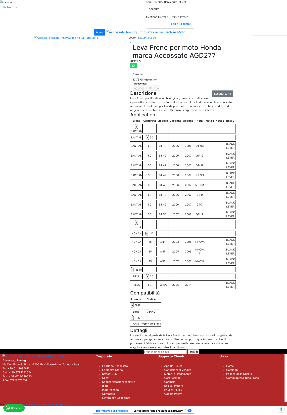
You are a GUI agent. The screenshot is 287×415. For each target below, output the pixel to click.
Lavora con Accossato (116, 397)
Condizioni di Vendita (177, 370)
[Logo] (145, 32)
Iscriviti (193, 351)
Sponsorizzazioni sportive (118, 381)
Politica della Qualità (239, 373)
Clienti (106, 377)
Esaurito (138, 74)
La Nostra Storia (112, 370)
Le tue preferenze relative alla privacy (158, 410)
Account (154, 8)
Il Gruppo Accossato (115, 366)
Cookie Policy (173, 393)
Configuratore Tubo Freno (242, 377)
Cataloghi (232, 370)
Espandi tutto (222, 93)
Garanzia (169, 381)
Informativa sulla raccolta (112, 410)
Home (230, 366)
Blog (105, 385)
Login (174, 23)
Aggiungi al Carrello (146, 88)
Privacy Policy (173, 389)
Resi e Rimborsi (174, 385)
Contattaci (108, 393)
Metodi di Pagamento (177, 373)
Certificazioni (172, 377)
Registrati (185, 23)
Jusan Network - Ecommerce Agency (44, 404)
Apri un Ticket (173, 366)
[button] (133, 37)
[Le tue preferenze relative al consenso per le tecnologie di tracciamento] (281, 409)
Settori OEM (109, 373)
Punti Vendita (110, 389)
